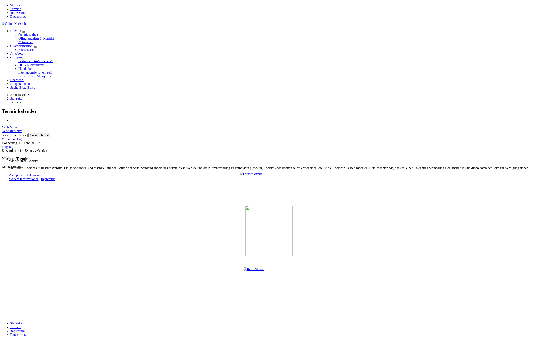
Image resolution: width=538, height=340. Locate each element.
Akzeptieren (17, 175)
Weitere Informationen (24, 179)
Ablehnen (32, 175)
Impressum (48, 179)
